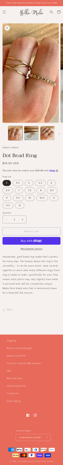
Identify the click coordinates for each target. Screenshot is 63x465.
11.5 (8, 205)
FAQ (9, 371)
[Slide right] (59, 134)
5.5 (40, 183)
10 (30, 198)
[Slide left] (3, 134)
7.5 (29, 190)
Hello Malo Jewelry (26, 461)
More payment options (31, 249)
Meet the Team (15, 378)
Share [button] (9, 309)
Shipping (11, 340)
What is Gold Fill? (16, 356)
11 (54, 198)
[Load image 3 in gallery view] (47, 133)
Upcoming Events (16, 386)
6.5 (8, 190)
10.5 (42, 198)
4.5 (18, 183)
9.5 (18, 198)
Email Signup (14, 401)
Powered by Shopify (44, 461)
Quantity (7, 213)
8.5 (52, 190)
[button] (4, 12)
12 (20, 205)
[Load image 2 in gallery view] (31, 133)
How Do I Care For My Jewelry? (24, 363)
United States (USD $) (30, 437)
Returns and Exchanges (19, 348)
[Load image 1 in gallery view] (15, 133)
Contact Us (13, 393)
